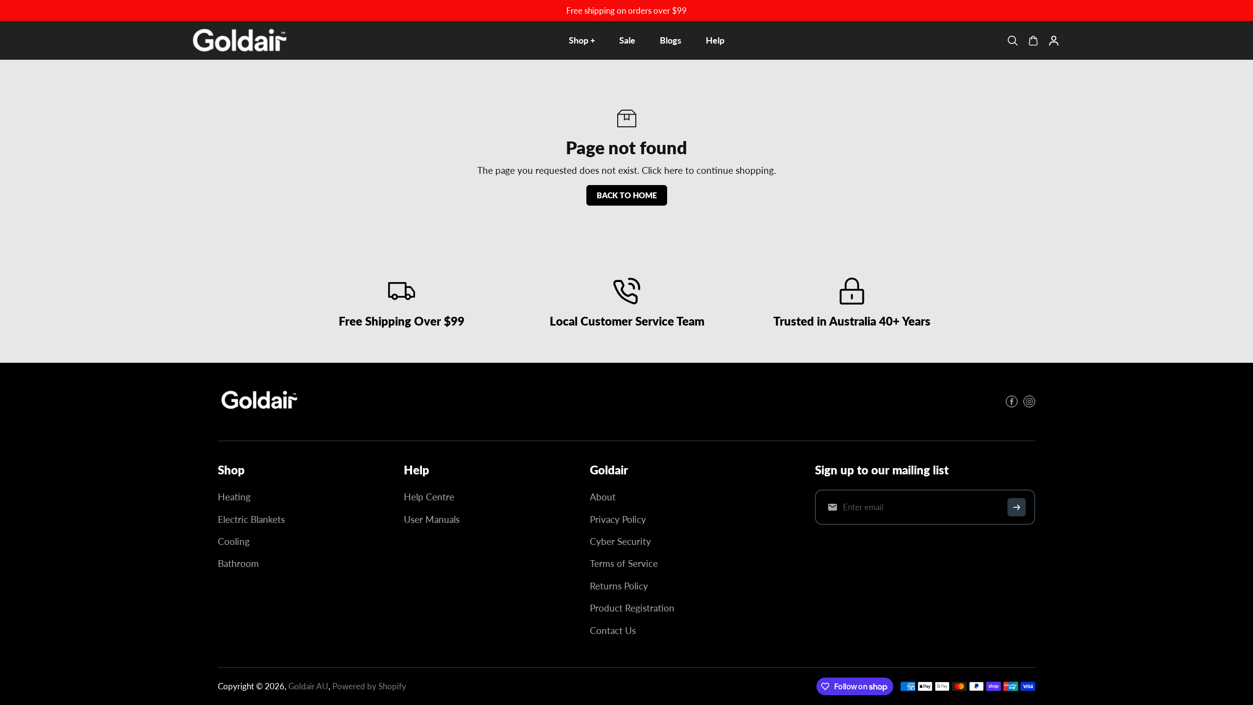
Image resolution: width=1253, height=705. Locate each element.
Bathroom (238, 563)
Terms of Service (624, 563)
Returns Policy (619, 585)
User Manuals (432, 519)
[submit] (1016, 507)
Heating (234, 496)
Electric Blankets (251, 519)
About (603, 496)
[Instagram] (1029, 401)
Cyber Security (620, 541)
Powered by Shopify (369, 686)
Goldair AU (308, 686)
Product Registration (632, 607)
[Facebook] (1012, 401)
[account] (1054, 40)
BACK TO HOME (627, 195)
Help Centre (429, 496)
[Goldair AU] (239, 40)
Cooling (234, 541)
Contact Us (613, 630)
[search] (1012, 40)
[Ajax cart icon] (1033, 40)
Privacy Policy (618, 519)
